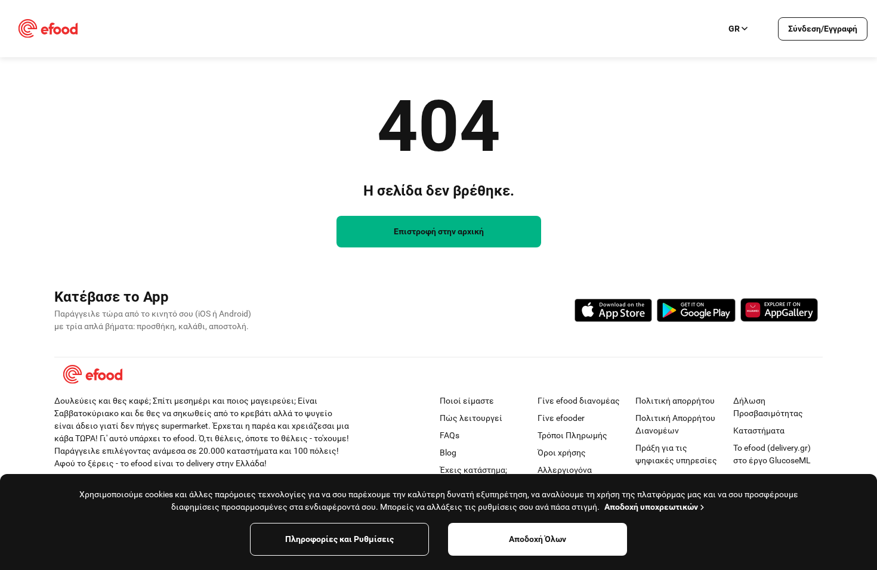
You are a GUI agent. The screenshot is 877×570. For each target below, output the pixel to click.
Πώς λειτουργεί (471, 418)
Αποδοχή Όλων (537, 539)
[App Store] (613, 312)
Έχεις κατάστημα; (473, 470)
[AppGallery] (779, 312)
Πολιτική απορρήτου (675, 400)
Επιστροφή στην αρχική (439, 231)
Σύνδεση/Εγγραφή (822, 28)
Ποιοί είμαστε (467, 400)
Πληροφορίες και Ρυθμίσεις (339, 539)
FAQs (449, 435)
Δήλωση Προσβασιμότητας (768, 407)
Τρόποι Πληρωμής (572, 435)
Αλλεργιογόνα (565, 470)
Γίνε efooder (561, 418)
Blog (448, 452)
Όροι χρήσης (562, 452)
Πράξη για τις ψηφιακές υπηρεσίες (676, 454)
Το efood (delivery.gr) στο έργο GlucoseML (772, 454)
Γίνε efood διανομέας (579, 400)
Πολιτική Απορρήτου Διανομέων (675, 424)
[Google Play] (696, 312)
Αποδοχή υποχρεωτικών (651, 507)
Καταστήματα (759, 430)
